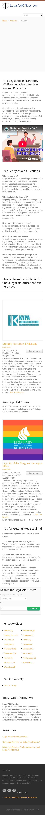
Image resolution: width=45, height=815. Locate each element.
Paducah (27, 653)
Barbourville (29, 631)
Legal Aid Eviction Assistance (14, 737)
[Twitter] (9, 790)
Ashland (8, 631)
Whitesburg (9, 667)
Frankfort (9, 640)
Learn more (34, 351)
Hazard (27, 640)
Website (8, 347)
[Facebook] (14, 790)
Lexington (9, 644)
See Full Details (16, 392)
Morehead (28, 649)
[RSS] (4, 790)
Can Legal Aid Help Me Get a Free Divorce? (21, 742)
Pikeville (8, 658)
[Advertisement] (22, 47)
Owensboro (10, 653)
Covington (28, 635)
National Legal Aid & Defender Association (20, 797)
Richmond (9, 662)
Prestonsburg (29, 658)
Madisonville (10, 649)
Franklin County (10, 686)
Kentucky (13, 21)
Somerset (28, 662)
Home (4, 21)
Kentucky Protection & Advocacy (19, 343)
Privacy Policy (33, 810)
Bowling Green (11, 635)
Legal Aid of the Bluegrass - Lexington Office (22, 464)
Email (4, 347)
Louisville (28, 644)
